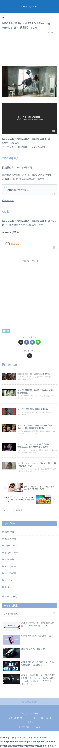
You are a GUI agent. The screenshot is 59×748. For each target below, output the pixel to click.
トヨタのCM (10, 566)
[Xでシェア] (20, 342)
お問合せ (29, 722)
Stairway (15, 244)
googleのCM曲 (11, 552)
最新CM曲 (9, 532)
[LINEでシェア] (38, 342)
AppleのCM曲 (11, 545)
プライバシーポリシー (44, 718)
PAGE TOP (30, 702)
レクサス (9, 580)
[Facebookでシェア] (26, 342)
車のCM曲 (9, 559)
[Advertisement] (29, 48)
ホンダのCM (10, 573)
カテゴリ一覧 (11, 596)
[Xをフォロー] (29, 355)
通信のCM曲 (10, 538)
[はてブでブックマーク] (32, 342)
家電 (7, 331)
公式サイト (8, 200)
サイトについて (15, 718)
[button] (54, 613)
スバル (8, 587)
